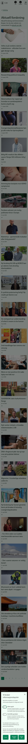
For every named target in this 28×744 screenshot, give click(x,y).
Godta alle (21, 737)
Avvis (5, 737)
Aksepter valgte (14, 737)
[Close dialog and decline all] (25, 694)
